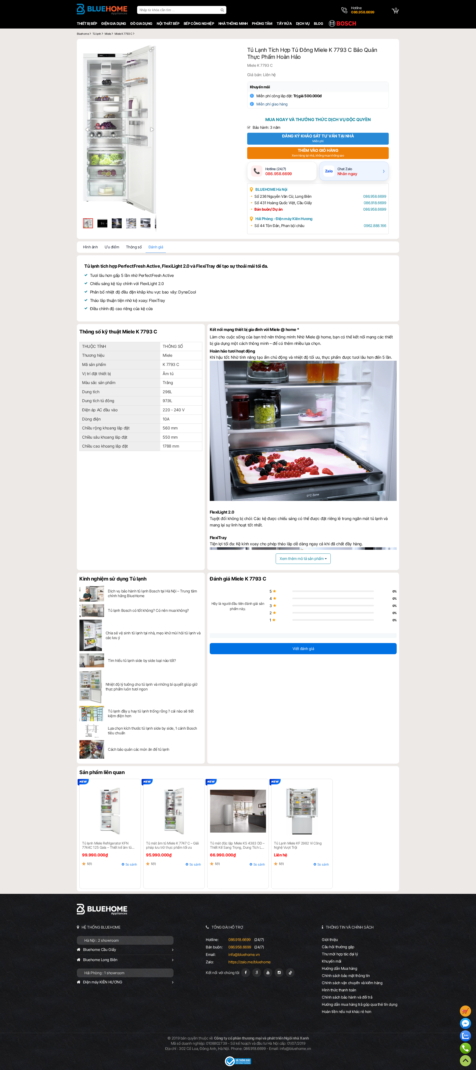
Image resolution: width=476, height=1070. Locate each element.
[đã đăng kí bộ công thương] (238, 1065)
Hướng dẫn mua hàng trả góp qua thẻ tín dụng (359, 1004)
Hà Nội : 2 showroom (101, 940)
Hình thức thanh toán (339, 990)
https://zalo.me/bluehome (249, 962)
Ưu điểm (112, 247)
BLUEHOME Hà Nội (271, 189)
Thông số (134, 247)
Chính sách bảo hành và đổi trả (347, 997)
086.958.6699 (374, 196)
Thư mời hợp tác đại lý (340, 954)
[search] (222, 10)
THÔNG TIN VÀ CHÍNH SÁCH (350, 927)
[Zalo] (465, 1036)
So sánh (131, 864)
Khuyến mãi (260, 87)
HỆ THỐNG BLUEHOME (101, 927)
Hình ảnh (90, 247)
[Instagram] (279, 972)
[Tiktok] (290, 972)
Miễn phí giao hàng (272, 104)
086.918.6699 (375, 202)
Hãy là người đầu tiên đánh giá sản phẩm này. (237, 606)
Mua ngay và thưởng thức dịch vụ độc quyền (318, 119)
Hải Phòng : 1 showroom (104, 973)
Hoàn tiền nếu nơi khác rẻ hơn (346, 1011)
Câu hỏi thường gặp (338, 946)
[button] (152, 50)
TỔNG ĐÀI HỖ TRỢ (227, 927)
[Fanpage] (245, 972)
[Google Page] (256, 972)
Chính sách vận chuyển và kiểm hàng (352, 982)
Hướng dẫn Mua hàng (339, 968)
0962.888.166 (375, 225)
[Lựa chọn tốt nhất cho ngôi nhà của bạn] (102, 10)
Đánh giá (156, 247)
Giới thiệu (330, 939)
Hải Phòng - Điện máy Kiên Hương (284, 218)
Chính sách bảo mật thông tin (346, 975)
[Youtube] (268, 972)
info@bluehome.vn (244, 954)
